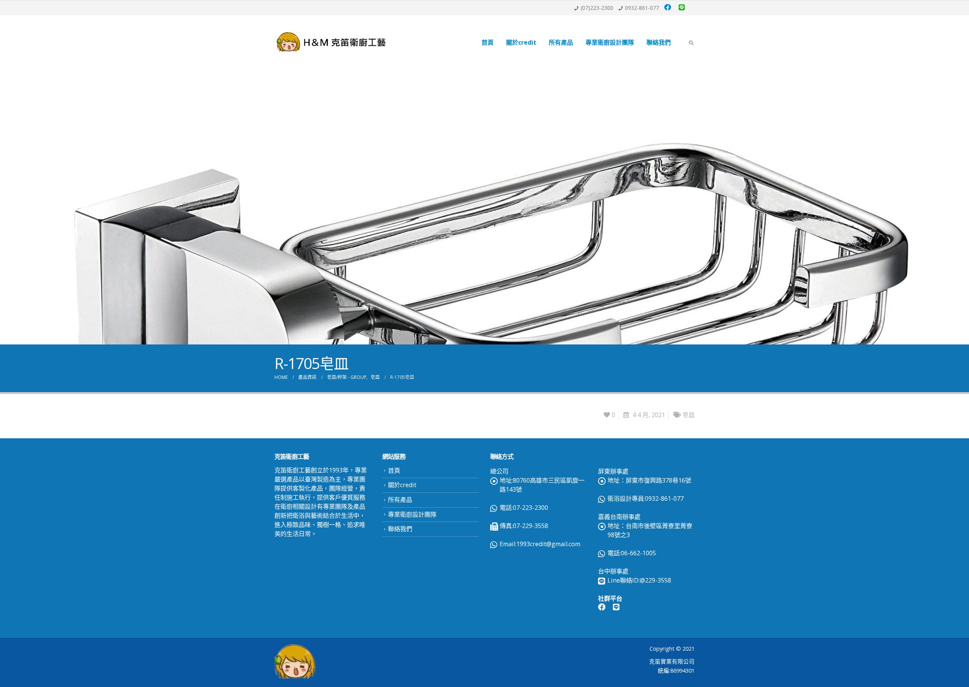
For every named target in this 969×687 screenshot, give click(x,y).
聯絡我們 (659, 42)
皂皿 (688, 415)
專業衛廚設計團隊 (610, 42)
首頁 (487, 42)
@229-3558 (655, 580)
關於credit (521, 42)
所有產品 (561, 42)
